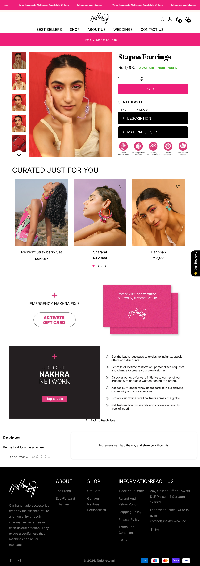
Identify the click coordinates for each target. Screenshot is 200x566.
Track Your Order (131, 491)
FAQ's (123, 540)
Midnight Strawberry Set (41, 252)
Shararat (100, 252)
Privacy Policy (129, 519)
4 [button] (106, 266)
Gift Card (94, 491)
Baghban (158, 252)
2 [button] (98, 266)
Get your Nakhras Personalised (96, 504)
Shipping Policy (130, 512)
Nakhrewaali (106, 560)
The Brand (63, 491)
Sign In (170, 19)
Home (87, 39)
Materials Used (141, 132)
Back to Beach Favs (102, 420)
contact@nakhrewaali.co (168, 521)
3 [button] (102, 266)
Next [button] (19, 155)
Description (138, 118)
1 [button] (93, 266)
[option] (41, 223)
